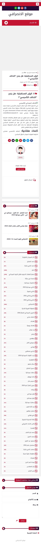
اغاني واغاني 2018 (19, 295)
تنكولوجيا (19, 360)
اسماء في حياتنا (19, 278)
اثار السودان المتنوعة (19, 257)
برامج (19, 334)
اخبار (23, 73)
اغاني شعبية (19, 291)
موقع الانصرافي (20, 14)
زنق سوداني (19, 394)
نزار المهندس (19, 466)
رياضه (19, 389)
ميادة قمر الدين (19, 462)
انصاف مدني (19, 317)
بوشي (19, 347)
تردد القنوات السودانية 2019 (19, 355)
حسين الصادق (19, 368)
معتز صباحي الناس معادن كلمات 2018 (16, 226)
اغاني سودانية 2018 (19, 287)
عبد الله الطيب (19, 407)
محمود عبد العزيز (19, 441)
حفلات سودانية (19, 372)
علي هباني (19, 415)
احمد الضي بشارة (19, 266)
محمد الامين (19, 436)
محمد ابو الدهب (19, 432)
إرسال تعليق (20, 169)
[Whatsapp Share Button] (16, 140)
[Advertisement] (20, 47)
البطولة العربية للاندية (19, 308)
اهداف (19, 321)
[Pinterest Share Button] (24, 140)
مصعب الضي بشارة (19, 449)
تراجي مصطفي (19, 351)
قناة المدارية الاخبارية (19, 419)
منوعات (19, 458)
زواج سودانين (19, 398)
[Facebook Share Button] (31, 140)
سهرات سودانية (19, 402)
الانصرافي (19, 304)
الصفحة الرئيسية (31, 73)
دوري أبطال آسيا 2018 (19, 385)
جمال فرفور (19, 364)
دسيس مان (19, 381)
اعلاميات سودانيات (19, 283)
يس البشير (19, 471)
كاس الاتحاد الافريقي (19, 424)
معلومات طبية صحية (19, 453)
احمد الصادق (19, 261)
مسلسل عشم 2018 (19, 445)
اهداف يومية (19, 325)
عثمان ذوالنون (19, 411)
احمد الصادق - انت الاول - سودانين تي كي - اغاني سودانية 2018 (16, 213)
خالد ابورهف (19, 377)
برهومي (19, 338)
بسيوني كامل (19, 342)
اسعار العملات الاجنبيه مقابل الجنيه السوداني (19, 274)
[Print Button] (9, 140)
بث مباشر (19, 330)
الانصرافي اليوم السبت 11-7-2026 (17, 239)
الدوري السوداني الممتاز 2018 (19, 313)
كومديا (19, 428)
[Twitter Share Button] (27, 140)
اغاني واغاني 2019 (19, 300)
